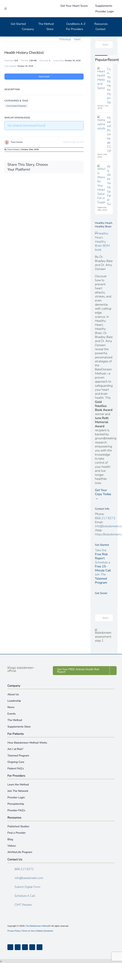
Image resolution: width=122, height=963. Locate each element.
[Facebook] (96, 598)
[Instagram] (105, 598)
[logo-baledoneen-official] (22, 9)
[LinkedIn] (96, 603)
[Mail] (101, 603)
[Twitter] (101, 598)
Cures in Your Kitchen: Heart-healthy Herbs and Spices (109, 85)
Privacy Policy (13, 930)
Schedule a (103, 566)
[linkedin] (39, 947)
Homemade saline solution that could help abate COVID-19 (109, 134)
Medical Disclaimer (44, 930)
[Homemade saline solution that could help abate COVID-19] (101, 118)
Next (77, 39)
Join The (101, 578)
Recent (113, 59)
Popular (101, 59)
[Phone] (105, 603)
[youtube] (32, 947)
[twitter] (18, 947)
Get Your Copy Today (103, 492)
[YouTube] (110, 598)
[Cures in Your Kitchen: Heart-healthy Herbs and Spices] (101, 69)
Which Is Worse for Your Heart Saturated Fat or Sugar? (109, 185)
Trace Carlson (13, 149)
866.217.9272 (105, 518)
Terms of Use (28, 930)
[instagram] (25, 947)
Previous (65, 39)
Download (44, 76)
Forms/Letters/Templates (16, 106)
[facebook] (10, 947)
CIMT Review (23, 905)
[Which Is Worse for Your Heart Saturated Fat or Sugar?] (101, 166)
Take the (101, 554)
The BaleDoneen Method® (38, 926)
